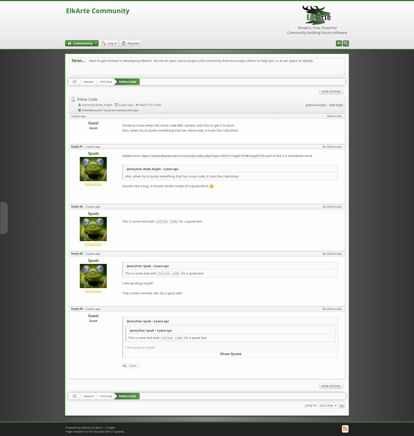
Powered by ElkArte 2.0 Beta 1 (85, 428)
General (88, 82)
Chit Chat (106, 82)
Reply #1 (77, 147)
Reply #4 (77, 309)
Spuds (93, 153)
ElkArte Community (97, 10)
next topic (336, 105)
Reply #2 (77, 207)
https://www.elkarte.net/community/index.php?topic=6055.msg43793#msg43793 (203, 156)
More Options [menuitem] (331, 91)
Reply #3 (77, 254)
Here (139, 70)
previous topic (316, 105)
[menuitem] (346, 43)
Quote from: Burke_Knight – (152, 169)
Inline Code (127, 82)
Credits (110, 428)
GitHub (308, 61)
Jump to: (311, 405)
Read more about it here (89, 70)
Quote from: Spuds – (148, 266)
